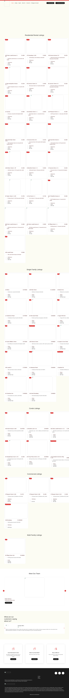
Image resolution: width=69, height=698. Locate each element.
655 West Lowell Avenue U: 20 (11, 225)
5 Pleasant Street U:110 (56, 494)
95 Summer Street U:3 (53, 83)
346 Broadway (8, 520)
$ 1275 (22, 494)
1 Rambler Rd (60, 367)
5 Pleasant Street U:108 (34, 494)
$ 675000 (25, 289)
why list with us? (55, 652)
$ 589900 (53, 341)
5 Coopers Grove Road (62, 341)
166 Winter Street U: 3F (10, 168)
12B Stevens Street (33, 341)
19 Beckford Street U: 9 (32, 168)
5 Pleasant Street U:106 (10, 494)
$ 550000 (53, 315)
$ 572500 (25, 341)
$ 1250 (44, 494)
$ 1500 (22, 139)
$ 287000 (22, 428)
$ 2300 (65, 139)
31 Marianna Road (33, 367)
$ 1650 (22, 55)
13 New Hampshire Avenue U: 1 (11, 84)
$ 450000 (46, 428)
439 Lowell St (8, 367)
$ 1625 (65, 83)
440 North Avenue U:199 (10, 428)
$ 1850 (44, 224)
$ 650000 (53, 367)
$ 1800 (65, 224)
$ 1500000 (20, 520)
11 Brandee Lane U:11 (32, 428)
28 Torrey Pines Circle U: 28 (33, 456)
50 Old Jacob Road (33, 315)
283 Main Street (33, 289)
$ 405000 (25, 393)
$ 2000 (44, 168)
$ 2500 (44, 111)
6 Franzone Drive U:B (31, 139)
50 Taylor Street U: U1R (10, 196)
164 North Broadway (34, 393)
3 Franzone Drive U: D (53, 168)
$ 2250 (65, 196)
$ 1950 (44, 55)
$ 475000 (25, 315)
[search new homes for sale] (13, 649)
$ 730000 (25, 367)
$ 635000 (46, 456)
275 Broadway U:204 (31, 55)
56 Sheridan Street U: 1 (32, 111)
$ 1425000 (53, 289)
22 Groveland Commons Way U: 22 (57, 457)
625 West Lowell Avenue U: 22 (11, 56)
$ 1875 (65, 55)
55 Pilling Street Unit (9, 555)
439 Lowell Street (9, 252)
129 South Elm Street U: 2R (53, 140)
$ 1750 (22, 196)
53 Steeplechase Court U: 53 (11, 456)
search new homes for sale (13, 652)
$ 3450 (22, 111)
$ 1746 (44, 196)
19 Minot (7, 289)
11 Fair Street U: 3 (31, 196)
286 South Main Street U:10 (10, 140)
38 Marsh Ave (60, 289)
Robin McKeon (8, 598)
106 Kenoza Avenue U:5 (53, 55)
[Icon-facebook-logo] (63, 673)
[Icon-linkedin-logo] (56, 673)
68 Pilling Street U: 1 (52, 224)
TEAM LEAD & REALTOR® (10, 600)
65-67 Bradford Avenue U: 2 (54, 197)
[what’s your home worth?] (34, 649)
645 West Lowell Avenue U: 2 (33, 225)
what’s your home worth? (34, 652)
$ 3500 (22, 252)
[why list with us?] (56, 649)
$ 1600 (22, 168)
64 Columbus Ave (9, 393)
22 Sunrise (7, 111)
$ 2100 (22, 83)
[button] (6, 478)
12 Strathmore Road (9, 315)
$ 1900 (65, 111)
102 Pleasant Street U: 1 (53, 111)
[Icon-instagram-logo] (59, 673)
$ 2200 (65, 168)
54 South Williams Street (10, 341)
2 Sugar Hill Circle (61, 315)
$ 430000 (22, 555)
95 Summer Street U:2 (32, 83)
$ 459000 (53, 393)
